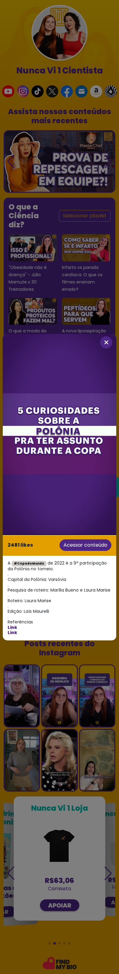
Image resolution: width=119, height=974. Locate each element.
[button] (59, 434)
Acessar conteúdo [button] (85, 544)
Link (12, 627)
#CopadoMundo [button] (29, 563)
